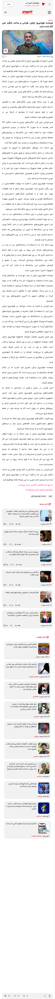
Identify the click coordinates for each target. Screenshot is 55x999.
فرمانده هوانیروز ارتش (38, 496)
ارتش (50, 496)
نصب (8, 4)
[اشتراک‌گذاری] (44, 995)
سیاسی (50, 20)
